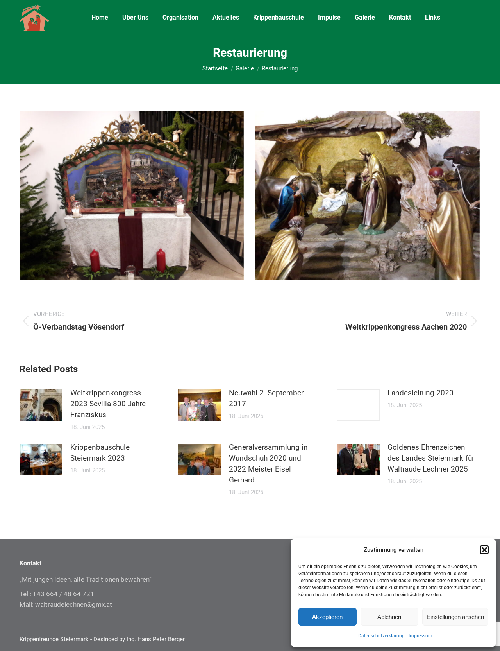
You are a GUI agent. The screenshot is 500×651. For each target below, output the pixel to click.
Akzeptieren (327, 616)
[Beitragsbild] (41, 405)
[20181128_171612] (132, 195)
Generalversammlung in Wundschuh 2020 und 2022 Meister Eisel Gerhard (268, 463)
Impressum (420, 635)
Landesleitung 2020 (421, 392)
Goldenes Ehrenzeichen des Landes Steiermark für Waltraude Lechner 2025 (431, 458)
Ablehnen (389, 616)
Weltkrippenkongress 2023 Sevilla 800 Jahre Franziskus (108, 403)
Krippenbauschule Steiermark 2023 (100, 453)
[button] (484, 550)
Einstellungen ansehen (455, 616)
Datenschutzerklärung (381, 635)
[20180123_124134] (367, 195)
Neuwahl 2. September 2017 (266, 398)
